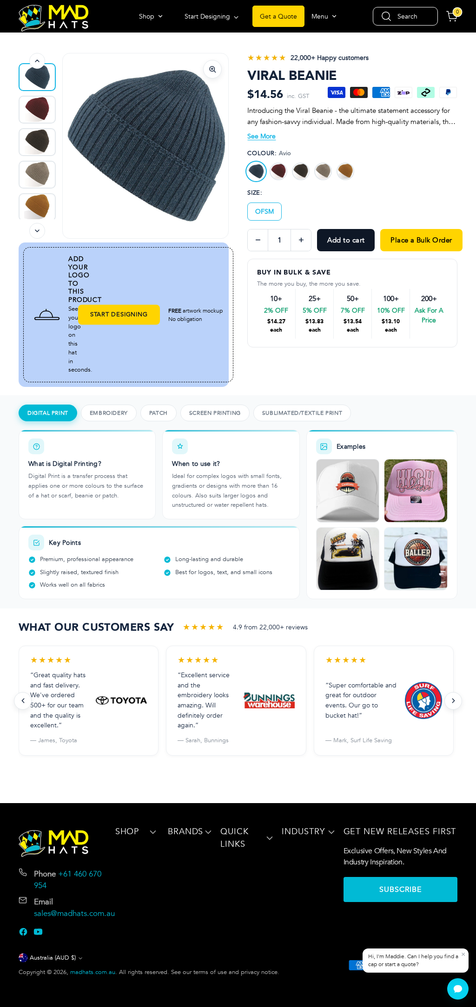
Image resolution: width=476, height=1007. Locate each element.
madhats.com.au (92, 972)
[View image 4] (37, 175)
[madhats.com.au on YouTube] (39, 933)
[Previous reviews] (23, 701)
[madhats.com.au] (53, 18)
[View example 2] (416, 491)
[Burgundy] (278, 171)
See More (261, 136)
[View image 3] (37, 142)
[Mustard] (345, 171)
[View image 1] (37, 77)
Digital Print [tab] (47, 413)
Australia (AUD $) (53, 958)
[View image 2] (37, 110)
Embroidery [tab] (109, 413)
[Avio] (256, 171)
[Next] (37, 231)
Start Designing (119, 314)
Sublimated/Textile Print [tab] (302, 413)
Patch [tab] (158, 413)
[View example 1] (348, 491)
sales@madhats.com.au (74, 913)
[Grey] (323, 171)
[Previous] (37, 61)
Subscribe (400, 889)
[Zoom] (212, 69)
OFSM (264, 211)
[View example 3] (348, 559)
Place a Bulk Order (421, 240)
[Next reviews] (453, 701)
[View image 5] (37, 207)
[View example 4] (416, 559)
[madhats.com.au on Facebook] (24, 933)
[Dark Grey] (301, 171)
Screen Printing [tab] (215, 413)
